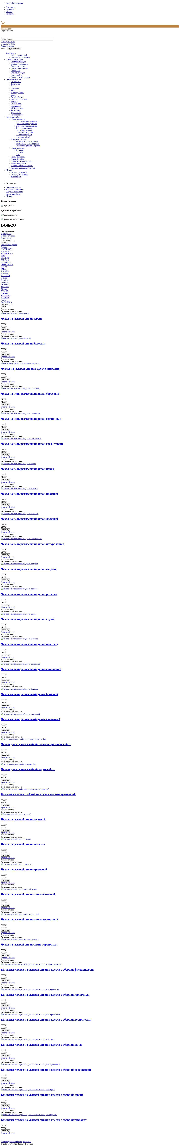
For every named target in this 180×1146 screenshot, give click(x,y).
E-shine (4, 267)
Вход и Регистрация (14, 3)
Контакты (10, 14)
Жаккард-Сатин (17, 93)
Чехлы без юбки (17, 159)
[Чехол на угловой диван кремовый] (16, 864)
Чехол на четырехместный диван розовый (29, 594)
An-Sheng (5, 251)
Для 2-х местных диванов (26, 121)
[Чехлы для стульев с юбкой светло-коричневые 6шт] (23, 739)
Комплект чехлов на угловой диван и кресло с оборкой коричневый (46, 1019)
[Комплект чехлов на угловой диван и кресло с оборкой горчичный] (30, 989)
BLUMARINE (7, 253)
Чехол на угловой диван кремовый (24, 869)
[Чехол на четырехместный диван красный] (19, 488)
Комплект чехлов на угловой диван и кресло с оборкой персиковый (46, 1069)
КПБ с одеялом (17, 108)
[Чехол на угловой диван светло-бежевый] (19, 889)
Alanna (4, 247)
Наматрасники (17, 115)
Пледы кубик (16, 75)
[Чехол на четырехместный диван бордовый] (20, 388)
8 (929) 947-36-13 (8, 44)
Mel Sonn (5, 287)
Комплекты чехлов (19, 139)
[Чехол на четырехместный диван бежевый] (19, 689)
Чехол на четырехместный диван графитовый (32, 443)
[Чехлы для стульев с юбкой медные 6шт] (18, 764)
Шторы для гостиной (20, 174)
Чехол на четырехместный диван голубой (29, 569)
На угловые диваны (24, 130)
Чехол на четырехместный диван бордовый (30, 393)
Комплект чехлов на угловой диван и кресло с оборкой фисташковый (47, 969)
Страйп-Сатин (17, 97)
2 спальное (15, 84)
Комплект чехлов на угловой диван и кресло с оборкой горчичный (45, 994)
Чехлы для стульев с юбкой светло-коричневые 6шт (36, 744)
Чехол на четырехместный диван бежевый (29, 694)
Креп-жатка (16, 113)
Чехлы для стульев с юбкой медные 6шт (28, 769)
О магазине (10, 7)
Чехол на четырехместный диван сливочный (31, 669)
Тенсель (14, 101)
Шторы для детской (19, 172)
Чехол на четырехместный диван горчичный (31, 418)
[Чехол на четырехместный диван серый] (18, 614)
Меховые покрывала (19, 64)
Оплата (9, 12)
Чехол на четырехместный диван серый (27, 619)
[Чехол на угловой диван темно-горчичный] (20, 939)
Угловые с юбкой (23, 137)
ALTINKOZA (6, 249)
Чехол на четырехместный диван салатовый (30, 719)
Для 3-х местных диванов (26, 124)
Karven (4, 278)
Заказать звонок (7, 46)
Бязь (12, 90)
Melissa (4, 289)
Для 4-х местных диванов (26, 126)
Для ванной (11, 53)
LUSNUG (5, 284)
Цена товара (6, 238)
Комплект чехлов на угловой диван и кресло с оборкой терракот (44, 1119)
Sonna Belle (5, 295)
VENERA (5, 298)
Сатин (13, 95)
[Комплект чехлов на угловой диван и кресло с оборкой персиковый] (30, 1064)
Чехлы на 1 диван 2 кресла (27, 141)
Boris (3, 256)
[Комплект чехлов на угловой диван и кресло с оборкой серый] (28, 1090)
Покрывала (15, 71)
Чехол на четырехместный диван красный (29, 493)
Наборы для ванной (19, 55)
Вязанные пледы (18, 73)
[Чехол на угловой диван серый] (15, 313)
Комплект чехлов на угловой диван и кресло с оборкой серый (42, 1094)
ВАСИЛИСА (6, 302)
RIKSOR (4, 291)
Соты (18, 155)
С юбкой (19, 152)
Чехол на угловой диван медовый (23, 819)
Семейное (15, 88)
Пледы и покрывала (14, 59)
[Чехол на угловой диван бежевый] (16, 338)
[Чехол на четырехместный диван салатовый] (20, 714)
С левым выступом (24, 135)
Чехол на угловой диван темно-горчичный (29, 944)
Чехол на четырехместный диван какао (27, 468)
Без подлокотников (24, 128)
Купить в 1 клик (8, 332)
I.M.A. (3, 269)
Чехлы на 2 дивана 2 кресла (27, 144)
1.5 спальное (16, 82)
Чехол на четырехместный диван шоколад (29, 644)
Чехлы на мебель (13, 194)
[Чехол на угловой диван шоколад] (16, 839)
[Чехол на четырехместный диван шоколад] (19, 639)
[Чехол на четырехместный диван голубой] (19, 564)
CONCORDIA (7, 265)
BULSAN (5, 260)
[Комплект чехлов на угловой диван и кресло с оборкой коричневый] (30, 1014)
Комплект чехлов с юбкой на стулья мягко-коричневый (38, 794)
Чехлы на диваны (18, 119)
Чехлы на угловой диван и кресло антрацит (30, 368)
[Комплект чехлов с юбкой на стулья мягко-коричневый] (25, 789)
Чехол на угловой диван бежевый (23, 343)
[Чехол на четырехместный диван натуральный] (21, 539)
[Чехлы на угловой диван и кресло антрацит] (20, 363)
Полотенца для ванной (20, 57)
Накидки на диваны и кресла (23, 168)
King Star (4, 280)
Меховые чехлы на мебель (22, 166)
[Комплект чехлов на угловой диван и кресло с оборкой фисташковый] (31, 964)
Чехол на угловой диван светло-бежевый (28, 894)
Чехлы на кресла (18, 157)
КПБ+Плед (15, 110)
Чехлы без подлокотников (21, 161)
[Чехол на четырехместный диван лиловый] (19, 514)
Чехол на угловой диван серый (21, 318)
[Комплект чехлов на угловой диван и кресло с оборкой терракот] (29, 1115)
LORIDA (5, 282)
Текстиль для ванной (14, 189)
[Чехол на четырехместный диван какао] (18, 464)
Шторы (9, 170)
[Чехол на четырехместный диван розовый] (19, 589)
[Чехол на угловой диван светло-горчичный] (20, 914)
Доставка (10, 9)
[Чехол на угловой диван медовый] (16, 814)
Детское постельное (19, 99)
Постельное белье (13, 79)
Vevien (3, 300)
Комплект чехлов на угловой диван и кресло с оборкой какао (41, 1044)
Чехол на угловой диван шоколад (23, 844)
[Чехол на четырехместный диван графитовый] (21, 438)
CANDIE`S (5, 262)
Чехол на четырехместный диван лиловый (29, 518)
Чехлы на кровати (18, 163)
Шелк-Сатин (16, 104)
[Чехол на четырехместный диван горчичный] (20, 413)
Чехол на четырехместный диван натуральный (32, 543)
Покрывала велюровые (20, 77)
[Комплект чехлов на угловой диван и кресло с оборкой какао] (27, 1039)
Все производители (9, 245)
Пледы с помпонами (19, 68)
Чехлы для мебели (13, 117)
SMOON (4, 293)
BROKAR (5, 258)
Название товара (8, 236)
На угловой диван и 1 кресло (28, 146)
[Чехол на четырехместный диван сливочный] (20, 664)
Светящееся (16, 106)
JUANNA (5, 271)
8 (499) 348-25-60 (8, 42)
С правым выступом (24, 132)
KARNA (4, 273)
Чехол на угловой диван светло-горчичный (29, 919)
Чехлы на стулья (17, 148)
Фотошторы (16, 177)
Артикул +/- (6, 234)
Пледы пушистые (18, 66)
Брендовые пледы (18, 62)
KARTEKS (5, 276)
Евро (13, 86)
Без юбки (19, 150)
